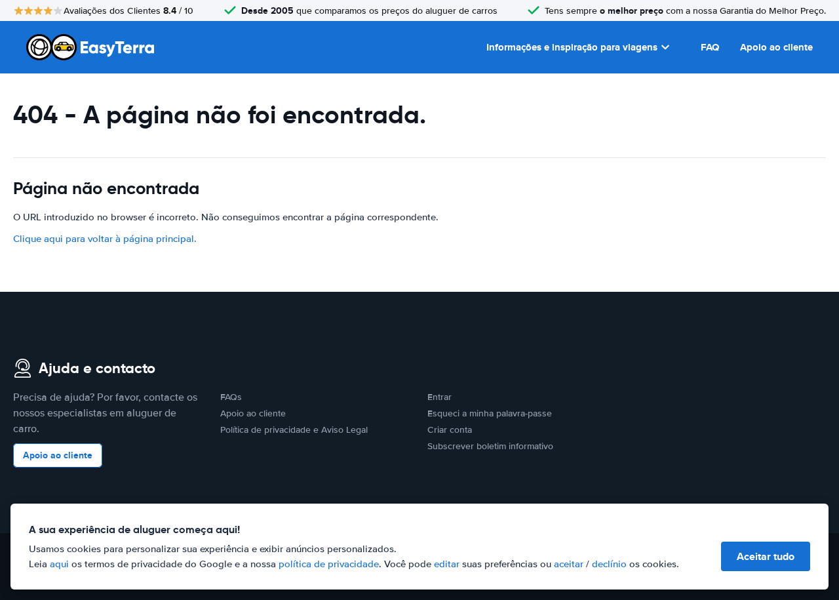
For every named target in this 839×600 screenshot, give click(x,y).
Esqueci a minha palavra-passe (489, 413)
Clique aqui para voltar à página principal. (105, 239)
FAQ (710, 47)
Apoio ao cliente (776, 47)
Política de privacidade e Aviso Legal (294, 429)
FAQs (231, 397)
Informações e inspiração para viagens (571, 47)
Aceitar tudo (765, 556)
